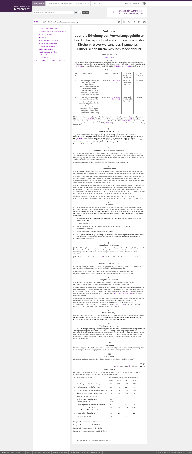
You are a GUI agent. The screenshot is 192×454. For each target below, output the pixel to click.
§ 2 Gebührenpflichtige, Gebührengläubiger (52, 31)
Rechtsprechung (66, 3)
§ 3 (102, 257)
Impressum (46, 452)
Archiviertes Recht (53, 3)
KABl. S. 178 (120, 304)
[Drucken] (144, 21)
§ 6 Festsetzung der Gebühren (48, 43)
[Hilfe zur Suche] (76, 12)
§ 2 (143, 119)
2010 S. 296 (128, 293)
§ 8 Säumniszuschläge (45, 49)
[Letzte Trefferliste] (80, 12)
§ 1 (118, 366)
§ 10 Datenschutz (43, 55)
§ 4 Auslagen (42, 37)
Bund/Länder (15, 452)
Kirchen (6, 452)
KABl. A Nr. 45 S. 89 (116, 82)
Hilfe (83, 452)
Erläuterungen (96, 3)
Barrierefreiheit (75, 452)
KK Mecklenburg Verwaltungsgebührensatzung (56, 22)
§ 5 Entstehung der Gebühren (48, 40)
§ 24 (97, 291)
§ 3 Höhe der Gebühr (45, 34)
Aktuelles (136, 3)
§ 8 (131, 119)
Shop (129, 3)
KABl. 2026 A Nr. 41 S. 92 (122, 66)
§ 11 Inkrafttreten (43, 58)
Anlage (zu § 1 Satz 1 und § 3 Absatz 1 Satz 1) (50, 61)
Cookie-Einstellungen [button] (94, 452)
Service (29, 452)
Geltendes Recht (38, 3)
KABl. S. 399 (126, 121)
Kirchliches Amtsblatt (82, 3)
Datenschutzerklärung (60, 452)
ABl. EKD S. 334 (119, 293)
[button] (144, 3)
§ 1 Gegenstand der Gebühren (48, 28)
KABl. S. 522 (108, 123)
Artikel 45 (89, 119)
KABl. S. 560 (109, 57)
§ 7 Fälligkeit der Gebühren (47, 46)
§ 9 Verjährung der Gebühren (48, 52)
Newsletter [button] (37, 452)
